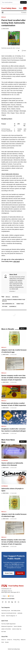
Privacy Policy (16, 639)
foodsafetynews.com (6, 588)
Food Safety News (15, 649)
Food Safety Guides (15, 610)
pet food (4, 306)
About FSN (20, 573)
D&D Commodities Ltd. (8, 303)
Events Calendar (18, 626)
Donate (7, 642)
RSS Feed (3, 631)
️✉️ (3, 596)
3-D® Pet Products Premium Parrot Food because (13, 300)
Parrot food (20, 303)
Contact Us (9, 639)
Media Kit (23, 639)
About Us (3, 639)
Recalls (3, 17)
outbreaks (4, 460)
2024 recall (15, 296)
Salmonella (12, 306)
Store (2, 642)
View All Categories (10, 615)
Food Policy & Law (5, 610)
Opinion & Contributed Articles (8, 613)
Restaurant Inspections (7, 626)
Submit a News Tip (16, 629)
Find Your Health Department (8, 623)
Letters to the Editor (6, 629)
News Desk (6, 28)
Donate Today (8, 573)
